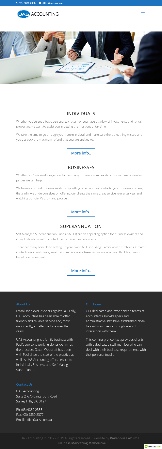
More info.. (81, 153)
